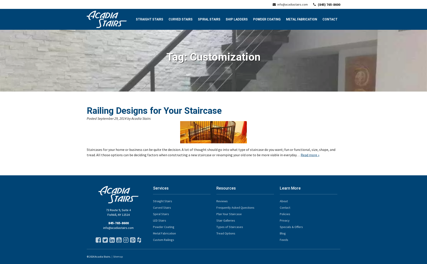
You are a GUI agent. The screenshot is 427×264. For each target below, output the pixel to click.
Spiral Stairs (209, 19)
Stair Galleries (225, 220)
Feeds (284, 240)
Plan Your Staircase (229, 214)
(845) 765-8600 (329, 4)
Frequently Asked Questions (235, 208)
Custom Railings (163, 240)
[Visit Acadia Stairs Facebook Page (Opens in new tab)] (98, 241)
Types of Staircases (229, 227)
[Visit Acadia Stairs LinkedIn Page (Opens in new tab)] (111, 241)
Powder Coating (267, 19)
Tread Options (225, 233)
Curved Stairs (181, 19)
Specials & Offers (291, 227)
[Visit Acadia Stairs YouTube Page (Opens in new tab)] (118, 241)
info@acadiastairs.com (292, 4)
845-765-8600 (118, 223)
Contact (330, 19)
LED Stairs (159, 220)
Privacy (285, 220)
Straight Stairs (149, 19)
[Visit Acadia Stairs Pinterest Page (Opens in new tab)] (132, 241)
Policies (285, 214)
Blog (283, 233)
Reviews (222, 201)
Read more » (310, 155)
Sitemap (118, 256)
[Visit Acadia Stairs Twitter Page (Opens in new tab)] (105, 241)
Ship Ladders (237, 19)
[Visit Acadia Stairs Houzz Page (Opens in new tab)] (139, 241)
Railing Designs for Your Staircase (154, 111)
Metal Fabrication (301, 19)
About (284, 201)
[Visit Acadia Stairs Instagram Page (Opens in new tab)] (125, 241)
